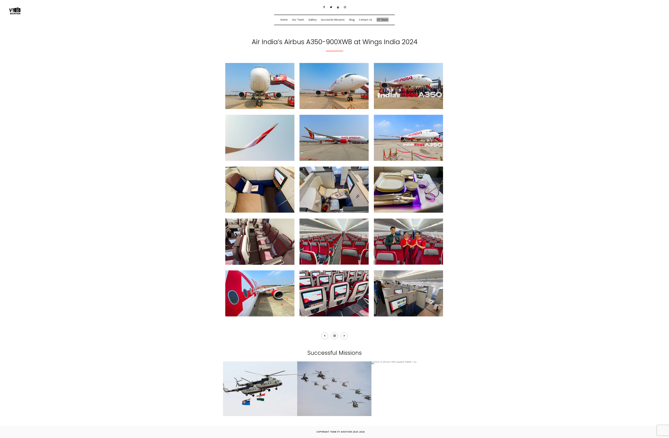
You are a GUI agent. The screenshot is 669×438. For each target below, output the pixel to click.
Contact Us (365, 19)
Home (284, 19)
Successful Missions (333, 19)
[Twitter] (331, 7)
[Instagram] (345, 7)
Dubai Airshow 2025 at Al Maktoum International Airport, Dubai (334, 406)
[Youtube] (338, 7)
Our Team (298, 19)
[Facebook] (324, 7)
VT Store (382, 19)
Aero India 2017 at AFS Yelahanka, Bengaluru (260, 408)
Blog (352, 19)
